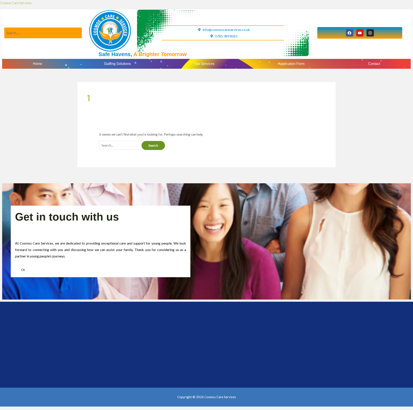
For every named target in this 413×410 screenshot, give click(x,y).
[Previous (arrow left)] (7, 407)
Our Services (204, 64)
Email (30, 270)
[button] (118, 64)
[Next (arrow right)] (21, 407)
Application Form (291, 64)
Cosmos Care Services (16, 3)
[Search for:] (120, 145)
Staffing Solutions (117, 64)
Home (37, 64)
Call (18, 270)
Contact (374, 64)
